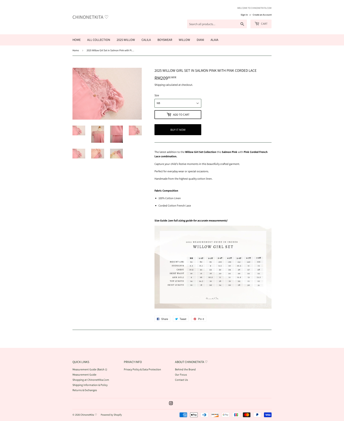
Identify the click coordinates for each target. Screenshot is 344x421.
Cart (264, 24)
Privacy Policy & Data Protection (142, 369)
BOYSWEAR (164, 40)
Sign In (244, 14)
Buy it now (178, 130)
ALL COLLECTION (98, 40)
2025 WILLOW (126, 40)
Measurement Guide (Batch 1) (89, 369)
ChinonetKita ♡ (90, 17)
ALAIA (214, 40)
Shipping (159, 85)
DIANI (200, 40)
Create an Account (262, 14)
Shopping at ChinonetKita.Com (90, 380)
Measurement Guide (84, 374)
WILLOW (184, 40)
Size (156, 95)
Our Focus (181, 374)
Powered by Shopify (111, 414)
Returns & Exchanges (84, 390)
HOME (76, 40)
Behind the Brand (185, 369)
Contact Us (181, 380)
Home (75, 50)
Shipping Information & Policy (90, 385)
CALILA (146, 40)
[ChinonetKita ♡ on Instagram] (171, 404)
